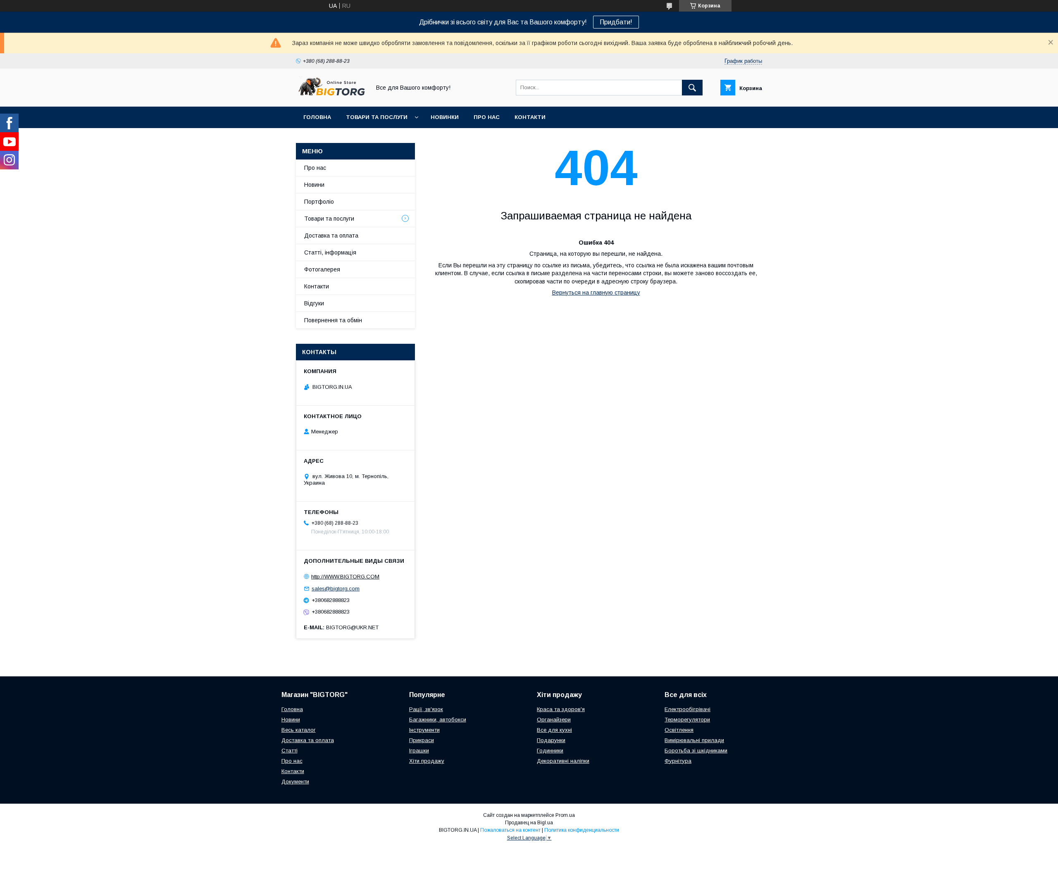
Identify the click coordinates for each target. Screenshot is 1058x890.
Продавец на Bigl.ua (529, 823)
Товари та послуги (376, 117)
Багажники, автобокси (437, 719)
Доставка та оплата (331, 235)
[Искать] (692, 87)
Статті (289, 750)
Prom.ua (565, 815)
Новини (314, 184)
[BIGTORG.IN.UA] (331, 96)
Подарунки (551, 740)
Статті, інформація (330, 252)
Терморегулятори (687, 719)
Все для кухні (554, 730)
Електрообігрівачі (687, 709)
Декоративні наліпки (563, 761)
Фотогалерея (322, 269)
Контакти (530, 117)
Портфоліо (319, 201)
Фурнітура (678, 761)
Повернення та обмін (333, 320)
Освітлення (679, 730)
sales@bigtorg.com (336, 588)
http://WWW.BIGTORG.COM (345, 577)
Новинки (445, 117)
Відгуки (314, 303)
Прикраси (421, 740)
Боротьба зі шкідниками (696, 750)
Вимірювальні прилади (694, 740)
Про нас (487, 117)
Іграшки (419, 750)
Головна (317, 117)
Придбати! (616, 22)
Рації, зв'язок (426, 709)
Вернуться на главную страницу (596, 292)
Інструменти (424, 730)
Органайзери (554, 719)
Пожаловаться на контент (510, 830)
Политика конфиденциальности (581, 830)
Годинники (550, 750)
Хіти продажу (426, 761)
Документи (295, 781)
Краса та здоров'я (561, 709)
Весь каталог (298, 730)
